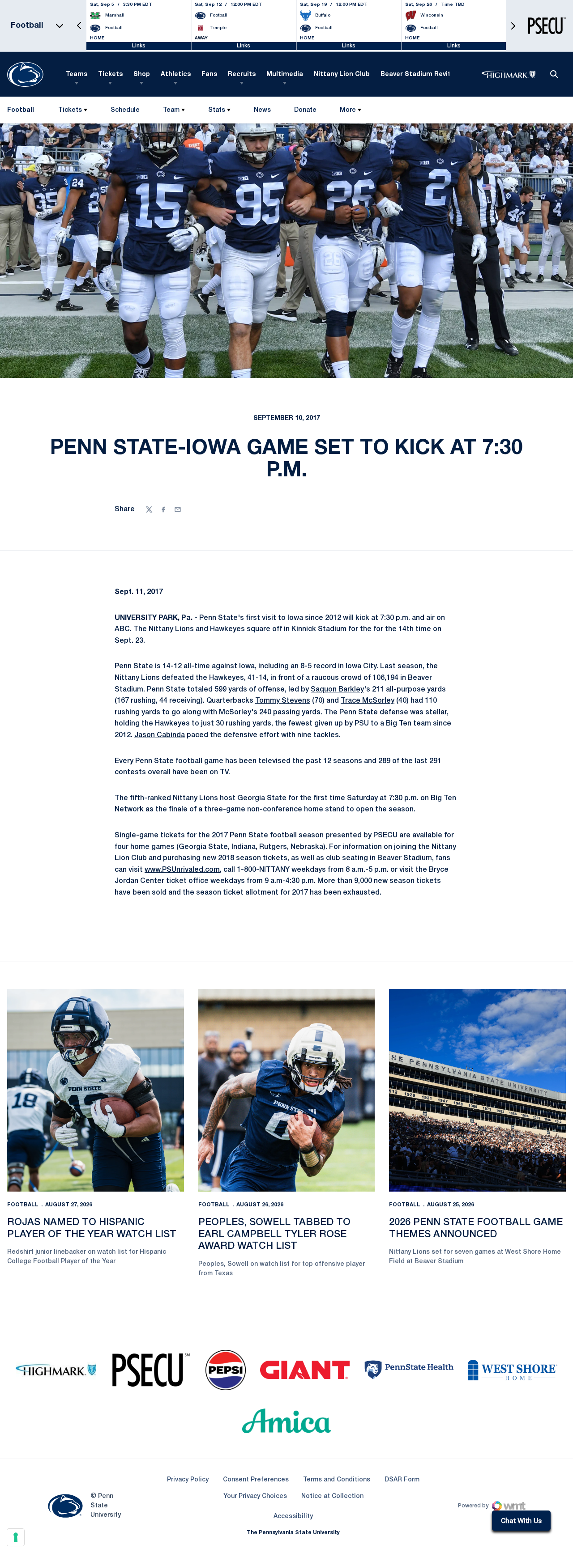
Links (138, 45)
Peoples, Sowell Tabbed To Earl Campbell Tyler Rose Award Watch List (274, 1234)
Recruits (242, 74)
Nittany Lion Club (342, 74)
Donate (305, 112)
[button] (79, 25)
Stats (216, 110)
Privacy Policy (188, 1480)
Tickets (110, 74)
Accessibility (293, 1516)
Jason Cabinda (159, 735)
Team (171, 110)
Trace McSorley (367, 701)
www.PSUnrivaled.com (182, 870)
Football (22, 1204)
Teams (76, 74)
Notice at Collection (332, 1496)
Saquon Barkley (337, 690)
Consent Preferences (256, 1480)
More (348, 110)
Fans (209, 74)
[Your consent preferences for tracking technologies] (15, 1537)
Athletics (176, 74)
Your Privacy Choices (255, 1496)
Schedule (125, 110)
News (262, 110)
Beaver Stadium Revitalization (430, 74)
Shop (141, 74)
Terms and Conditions (336, 1480)
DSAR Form (402, 1480)
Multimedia (284, 74)
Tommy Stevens (282, 701)
